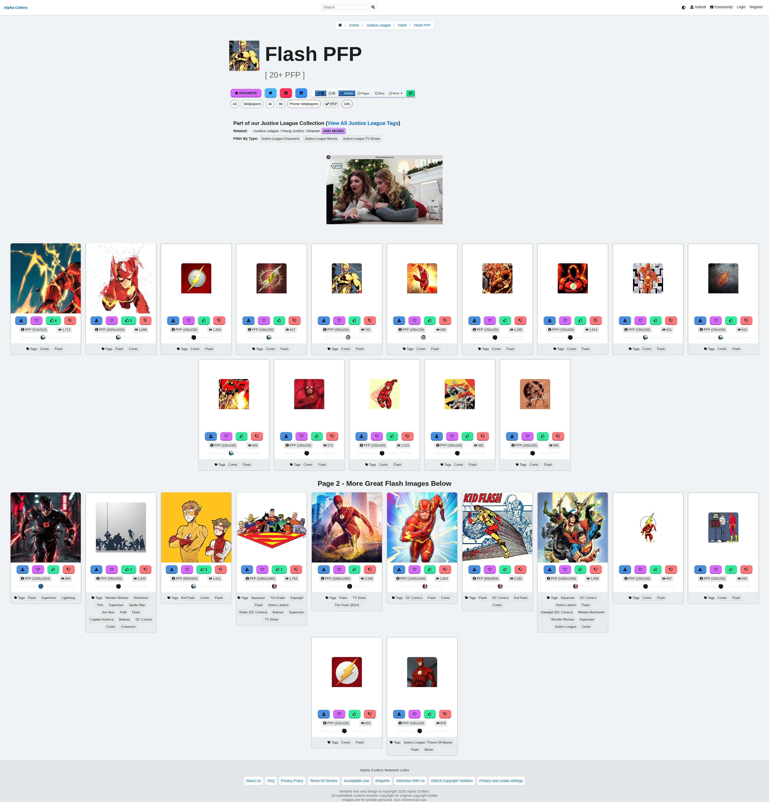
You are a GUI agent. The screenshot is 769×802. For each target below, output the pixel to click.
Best (381, 93)
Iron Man (108, 612)
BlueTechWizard (60, 586)
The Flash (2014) (347, 605)
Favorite (247, 93)
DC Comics (144, 619)
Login (741, 7)
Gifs (347, 104)
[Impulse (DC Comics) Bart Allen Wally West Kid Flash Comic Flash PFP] (196, 528)
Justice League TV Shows (361, 138)
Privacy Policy (292, 781)
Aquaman (258, 598)
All (235, 104)
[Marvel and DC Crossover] (121, 527)
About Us (253, 781)
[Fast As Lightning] (648, 527)
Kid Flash (188, 598)
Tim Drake (277, 598)
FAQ (271, 781)
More (396, 93)
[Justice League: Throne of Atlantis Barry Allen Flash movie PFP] (422, 672)
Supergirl (296, 598)
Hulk (123, 612)
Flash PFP (422, 25)
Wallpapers (252, 104)
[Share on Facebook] (301, 93)
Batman (124, 619)
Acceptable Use (356, 781)
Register (756, 7)
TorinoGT (360, 337)
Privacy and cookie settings (501, 781)
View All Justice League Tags (363, 123)
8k (281, 104)
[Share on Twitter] (271, 93)
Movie (429, 749)
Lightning (68, 598)
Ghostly (285, 586)
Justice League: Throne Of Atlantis (428, 742)
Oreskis (360, 586)
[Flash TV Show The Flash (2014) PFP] (347, 528)
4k (270, 104)
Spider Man (137, 605)
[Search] (373, 7)
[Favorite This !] (112, 320)
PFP (333, 104)
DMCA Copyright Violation (452, 781)
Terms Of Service (323, 781)
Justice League (378, 25)
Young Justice (292, 131)
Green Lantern (278, 605)
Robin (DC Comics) (253, 612)
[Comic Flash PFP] (196, 278)
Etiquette (382, 781)
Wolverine (141, 598)
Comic (354, 25)
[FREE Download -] (97, 320)
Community (723, 7)
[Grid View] (320, 93)
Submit (700, 7)
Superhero (48, 598)
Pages (365, 93)
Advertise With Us (410, 781)
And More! (333, 131)
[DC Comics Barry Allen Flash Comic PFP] (422, 528)
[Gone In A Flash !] (309, 394)
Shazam (313, 131)
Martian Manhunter (591, 612)
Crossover (128, 626)
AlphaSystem (59, 337)
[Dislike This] (146, 320)
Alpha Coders (15, 8)
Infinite (348, 93)
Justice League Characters (280, 138)
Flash (402, 25)
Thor (100, 605)
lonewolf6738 (210, 337)
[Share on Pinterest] (286, 93)
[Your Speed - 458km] (723, 527)
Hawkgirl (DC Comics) (557, 612)
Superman (116, 605)
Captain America (102, 619)
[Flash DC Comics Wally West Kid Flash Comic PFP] (497, 528)
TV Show (271, 619)
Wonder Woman (116, 598)
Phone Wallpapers (304, 104)
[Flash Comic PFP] (121, 278)
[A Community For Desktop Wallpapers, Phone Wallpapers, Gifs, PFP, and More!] (340, 25)
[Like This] (204, 320)
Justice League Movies (321, 138)
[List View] (331, 93)
